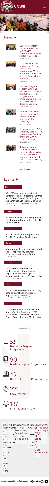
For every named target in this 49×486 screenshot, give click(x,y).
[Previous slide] (1, 20)
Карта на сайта (10, 481)
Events (10, 179)
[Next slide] (47, 20)
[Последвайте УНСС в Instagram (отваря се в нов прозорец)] (41, 481)
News (9, 37)
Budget (6, 453)
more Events (24, 328)
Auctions (13, 442)
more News (23, 169)
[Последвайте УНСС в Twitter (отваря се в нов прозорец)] (37, 481)
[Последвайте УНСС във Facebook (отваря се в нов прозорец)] (32, 481)
